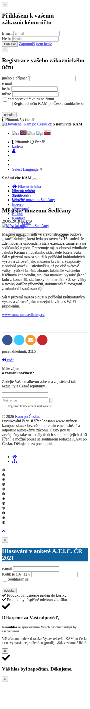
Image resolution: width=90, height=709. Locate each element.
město (6, 94)
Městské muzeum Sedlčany (33, 200)
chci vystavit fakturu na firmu (31, 99)
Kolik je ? (16, 574)
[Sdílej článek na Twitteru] (20, 339)
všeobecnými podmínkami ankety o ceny (43, 584)
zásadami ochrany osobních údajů (23, 411)
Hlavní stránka (23, 191)
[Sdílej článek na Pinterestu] (42, 339)
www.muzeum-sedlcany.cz (23, 315)
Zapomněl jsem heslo (35, 44)
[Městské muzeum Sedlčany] (25, 226)
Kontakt (18, 218)
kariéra (17, 146)
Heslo (6, 38)
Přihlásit (10, 44)
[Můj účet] (14, 151)
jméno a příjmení (15, 78)
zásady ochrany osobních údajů (33, 109)
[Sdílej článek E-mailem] (31, 339)
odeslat (9, 115)
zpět (10, 360)
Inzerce (18, 204)
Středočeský (21, 195)
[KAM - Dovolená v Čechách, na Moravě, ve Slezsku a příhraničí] (14, 457)
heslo (6, 88)
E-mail (7, 33)
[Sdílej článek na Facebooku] (8, 339)
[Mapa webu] (14, 461)
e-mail (7, 83)
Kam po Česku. (27, 416)
